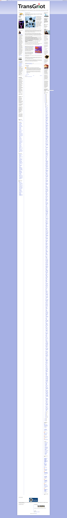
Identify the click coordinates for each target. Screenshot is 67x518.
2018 (45, 95)
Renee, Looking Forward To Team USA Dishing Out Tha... (46, 176)
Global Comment (20, 163)
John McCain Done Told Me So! (46, 179)
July (45, 412)
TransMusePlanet (46, 439)
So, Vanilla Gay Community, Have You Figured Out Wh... (46, 181)
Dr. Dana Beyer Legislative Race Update (46, 377)
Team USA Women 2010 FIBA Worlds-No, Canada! (46, 136)
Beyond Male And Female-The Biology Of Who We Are (46, 144)
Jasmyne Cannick (21, 130)
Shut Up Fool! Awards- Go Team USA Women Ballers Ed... (46, 247)
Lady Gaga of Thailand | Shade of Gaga (46, 481)
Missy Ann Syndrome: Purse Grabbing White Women (46, 374)
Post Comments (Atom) (30, 76)
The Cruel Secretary (20, 145)
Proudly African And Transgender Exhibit (46, 407)
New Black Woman (21, 135)
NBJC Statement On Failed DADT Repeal (46, 192)
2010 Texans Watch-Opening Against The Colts (46, 308)
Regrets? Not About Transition (46, 365)
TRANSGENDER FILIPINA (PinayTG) (46, 490)
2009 (45, 418)
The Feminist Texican (20, 189)
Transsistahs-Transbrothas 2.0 (20, 178)
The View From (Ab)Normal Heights (46, 449)
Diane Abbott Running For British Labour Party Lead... (46, 346)
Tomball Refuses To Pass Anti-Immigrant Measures (46, 324)
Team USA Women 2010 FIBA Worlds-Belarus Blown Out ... (46, 126)
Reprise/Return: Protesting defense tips (45, 430)
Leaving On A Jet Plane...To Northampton (46, 312)
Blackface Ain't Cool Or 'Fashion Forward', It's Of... (46, 112)
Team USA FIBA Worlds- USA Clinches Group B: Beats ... (46, 409)
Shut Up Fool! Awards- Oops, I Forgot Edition (46, 158)
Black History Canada (20, 155)
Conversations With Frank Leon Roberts (20, 160)
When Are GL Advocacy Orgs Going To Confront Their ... (46, 238)
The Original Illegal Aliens (46, 113)
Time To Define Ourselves (46, 259)
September (46, 106)
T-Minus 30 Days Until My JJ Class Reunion (46, 328)
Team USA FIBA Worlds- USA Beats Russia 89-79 (46, 321)
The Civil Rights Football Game (46, 156)
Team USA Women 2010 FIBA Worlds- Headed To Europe (46, 267)
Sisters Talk (20, 140)
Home (33, 75)
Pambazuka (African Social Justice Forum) (20, 171)
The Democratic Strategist (20, 173)
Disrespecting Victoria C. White (46, 288)
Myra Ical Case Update (46, 149)
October (46, 105)
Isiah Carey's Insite (21, 185)
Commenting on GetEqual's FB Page (46, 164)
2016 (45, 97)
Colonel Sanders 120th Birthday (46, 319)
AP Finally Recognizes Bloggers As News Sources (46, 244)
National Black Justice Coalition (20, 169)
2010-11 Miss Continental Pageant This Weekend (46, 381)
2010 (45, 102)
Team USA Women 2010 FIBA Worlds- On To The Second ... (46, 154)
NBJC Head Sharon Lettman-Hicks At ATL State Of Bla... (46, 270)
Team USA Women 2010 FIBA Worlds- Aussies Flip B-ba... (46, 235)
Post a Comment (27, 74)
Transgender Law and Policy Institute (21, 176)
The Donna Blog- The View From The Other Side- (46, 447)
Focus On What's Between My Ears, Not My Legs (46, 187)
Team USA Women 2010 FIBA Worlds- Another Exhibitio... (46, 223)
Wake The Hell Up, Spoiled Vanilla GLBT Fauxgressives (46, 396)
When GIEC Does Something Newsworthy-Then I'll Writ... (46, 123)
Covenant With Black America (20, 161)
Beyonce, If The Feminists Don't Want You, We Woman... (46, 272)
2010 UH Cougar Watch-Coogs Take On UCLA (46, 226)
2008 (45, 419)
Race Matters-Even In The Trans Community (46, 134)
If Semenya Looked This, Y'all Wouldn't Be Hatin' (46, 317)
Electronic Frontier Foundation (21, 162)
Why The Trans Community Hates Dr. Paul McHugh (46, 190)
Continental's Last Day (46, 109)
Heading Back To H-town (46, 305)
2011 (45, 101)
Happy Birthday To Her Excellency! (46, 353)
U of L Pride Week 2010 (46, 216)
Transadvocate (46, 452)
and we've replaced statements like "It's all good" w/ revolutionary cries (21, 194)
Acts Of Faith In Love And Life (20, 123)
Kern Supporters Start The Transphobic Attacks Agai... (46, 294)
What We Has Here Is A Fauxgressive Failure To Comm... (46, 200)
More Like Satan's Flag (46, 202)
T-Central (45, 446)
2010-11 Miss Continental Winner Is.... (46, 263)
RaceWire (20, 137)
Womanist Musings (21, 150)
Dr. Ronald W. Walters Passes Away (46, 221)
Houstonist (20, 184)
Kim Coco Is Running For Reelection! (46, 352)
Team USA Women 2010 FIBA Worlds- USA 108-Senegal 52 (46, 161)
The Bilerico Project (20, 143)
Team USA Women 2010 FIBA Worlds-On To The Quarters (46, 118)
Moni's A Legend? (46, 289)
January (46, 417)
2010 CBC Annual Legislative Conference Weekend (46, 251)
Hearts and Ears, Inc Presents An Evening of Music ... (46, 292)
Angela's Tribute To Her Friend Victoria (46, 168)
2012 (45, 100)
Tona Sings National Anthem (46, 336)
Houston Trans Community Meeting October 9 (46, 120)
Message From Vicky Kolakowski (46, 115)
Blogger (36, 513)
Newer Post (26, 75)
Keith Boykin (20, 132)
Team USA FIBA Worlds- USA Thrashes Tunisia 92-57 (46, 393)
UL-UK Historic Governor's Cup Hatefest (46, 378)
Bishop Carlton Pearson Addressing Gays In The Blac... (46, 131)
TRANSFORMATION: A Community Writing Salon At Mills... (46, 166)
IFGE (19, 164)
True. (44, 437)
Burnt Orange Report (20, 182)
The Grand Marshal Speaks (46, 310)
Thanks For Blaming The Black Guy (46, 304)
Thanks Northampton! (46, 299)
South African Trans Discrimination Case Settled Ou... (46, 401)
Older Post (41, 75)
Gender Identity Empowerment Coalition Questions (46, 344)
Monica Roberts (21, 34)
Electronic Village (21, 126)
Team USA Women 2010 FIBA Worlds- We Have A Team (46, 184)
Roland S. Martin (20, 187)
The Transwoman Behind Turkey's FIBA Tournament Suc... (46, 218)
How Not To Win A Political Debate (46, 386)
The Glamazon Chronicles (20, 190)
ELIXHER (20, 127)
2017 (45, 96)
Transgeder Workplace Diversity (46, 454)
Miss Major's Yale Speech (46, 209)
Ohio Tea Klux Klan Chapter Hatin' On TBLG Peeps (46, 391)
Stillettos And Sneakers (46, 445)
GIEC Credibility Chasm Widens (46, 326)
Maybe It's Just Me (21, 133)
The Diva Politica (20, 188)
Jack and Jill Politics (20, 129)
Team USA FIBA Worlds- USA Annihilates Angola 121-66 (46, 349)
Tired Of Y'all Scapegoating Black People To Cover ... (46, 241)
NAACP (20, 166)
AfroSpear (20, 124)
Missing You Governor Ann (46, 302)
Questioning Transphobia (46, 444)
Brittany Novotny (46, 442)
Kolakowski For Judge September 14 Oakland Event (46, 371)
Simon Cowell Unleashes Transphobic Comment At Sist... (46, 404)
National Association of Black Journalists (20, 167)
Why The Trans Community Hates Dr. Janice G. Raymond (46, 214)
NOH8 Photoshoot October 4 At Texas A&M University (46, 399)
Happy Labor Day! (46, 358)
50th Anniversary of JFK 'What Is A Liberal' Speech (46, 297)
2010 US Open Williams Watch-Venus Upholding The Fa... (46, 360)
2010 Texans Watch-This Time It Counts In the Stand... (46, 194)
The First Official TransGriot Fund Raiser (46, 261)
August (46, 411)
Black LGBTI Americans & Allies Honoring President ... (46, 229)
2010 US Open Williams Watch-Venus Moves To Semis (46, 333)
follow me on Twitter (21, 120)
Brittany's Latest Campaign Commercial (46, 264)
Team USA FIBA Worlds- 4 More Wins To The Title (46, 356)
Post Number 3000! (46, 339)
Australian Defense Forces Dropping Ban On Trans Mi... (46, 254)
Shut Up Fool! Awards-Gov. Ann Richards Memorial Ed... (46, 388)
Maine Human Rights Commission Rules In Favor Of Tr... (46, 173)
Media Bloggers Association (20, 165)
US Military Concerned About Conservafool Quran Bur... (46, 341)
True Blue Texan (20, 191)
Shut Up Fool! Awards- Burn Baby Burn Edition (46, 314)
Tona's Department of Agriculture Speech (46, 284)
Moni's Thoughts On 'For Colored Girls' (46, 231)
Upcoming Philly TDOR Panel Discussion (46, 233)
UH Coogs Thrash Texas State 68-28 (46, 369)
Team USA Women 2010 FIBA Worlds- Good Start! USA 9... (46, 171)
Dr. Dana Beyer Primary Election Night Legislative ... (46, 278)
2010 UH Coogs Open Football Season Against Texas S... (46, 383)
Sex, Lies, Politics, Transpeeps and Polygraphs (46, 207)
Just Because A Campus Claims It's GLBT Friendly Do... (46, 139)
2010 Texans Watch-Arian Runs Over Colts (46, 286)
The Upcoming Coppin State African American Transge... (46, 204)
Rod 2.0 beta (20, 139)
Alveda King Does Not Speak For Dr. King (46, 363)
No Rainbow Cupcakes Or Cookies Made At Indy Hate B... (46, 128)
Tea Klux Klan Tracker (46, 249)
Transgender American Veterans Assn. (21, 175)
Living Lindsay (45, 469)
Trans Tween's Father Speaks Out (46, 367)
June (45, 413)
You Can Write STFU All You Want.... (46, 108)
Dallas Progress (20, 183)
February (46, 416)
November (46, 104)
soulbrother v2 (20, 141)
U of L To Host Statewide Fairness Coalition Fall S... (46, 331)
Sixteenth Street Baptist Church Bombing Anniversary (46, 275)
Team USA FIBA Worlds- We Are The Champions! (46, 301)
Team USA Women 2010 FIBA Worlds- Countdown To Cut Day (46, 211)
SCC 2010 (46, 357)
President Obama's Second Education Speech (46, 281)
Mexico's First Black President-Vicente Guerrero (46, 257)
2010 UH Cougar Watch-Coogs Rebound (46, 151)
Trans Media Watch (46, 450)
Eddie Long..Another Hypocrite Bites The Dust (46, 147)
